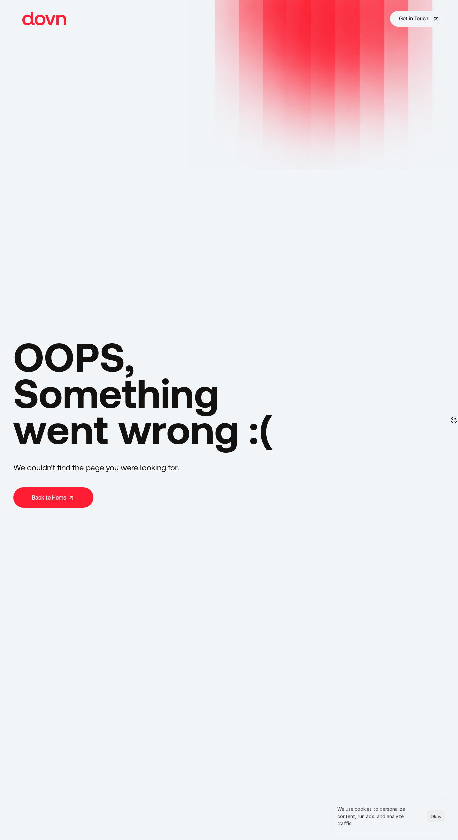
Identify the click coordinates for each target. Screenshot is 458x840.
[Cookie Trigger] (454, 420)
